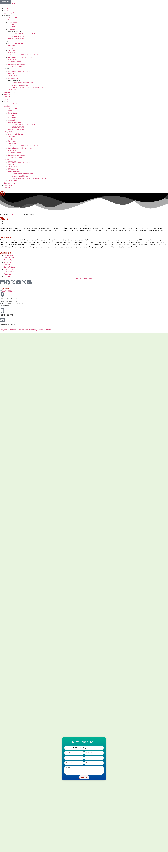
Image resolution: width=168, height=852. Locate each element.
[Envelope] (29, 282)
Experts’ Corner (9, 92)
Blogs (10, 20)
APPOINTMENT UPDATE (17, 38)
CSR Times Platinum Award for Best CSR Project (29, 87)
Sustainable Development (17, 64)
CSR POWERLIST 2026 (20, 36)
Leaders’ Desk (13, 29)
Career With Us (9, 255)
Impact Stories (13, 27)
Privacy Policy (9, 260)
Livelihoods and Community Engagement (23, 55)
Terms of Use (9, 258)
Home (6, 8)
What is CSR (12, 17)
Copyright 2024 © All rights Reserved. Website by (25, 330)
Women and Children (15, 66)
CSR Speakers (13, 78)
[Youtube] (18, 282)
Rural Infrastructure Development (20, 57)
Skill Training (12, 59)
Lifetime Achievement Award (22, 83)
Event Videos (13, 90)
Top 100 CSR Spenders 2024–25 (24, 34)
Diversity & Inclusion (15, 43)
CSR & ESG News (10, 13)
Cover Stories (13, 22)
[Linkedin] (2, 282)
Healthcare (12, 52)
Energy (10, 48)
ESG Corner (8, 94)
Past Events (12, 73)
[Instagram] (23, 282)
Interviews (11, 24)
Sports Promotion (14, 62)
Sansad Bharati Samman (20, 85)
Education (11, 45)
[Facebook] (7, 282)
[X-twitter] (13, 282)
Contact (7, 97)
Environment (12, 50)
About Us (7, 10)
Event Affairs (12, 76)
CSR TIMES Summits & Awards (19, 71)
